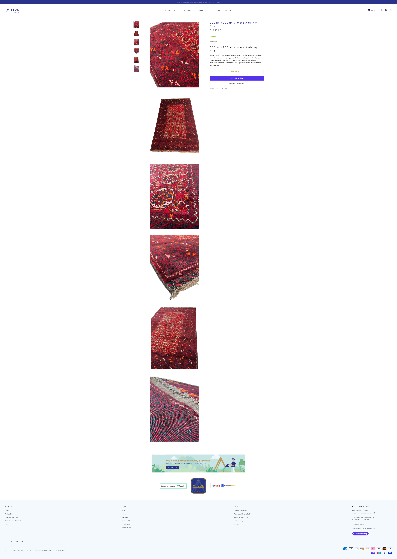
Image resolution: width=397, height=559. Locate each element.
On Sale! (228, 10)
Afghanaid (8, 514)
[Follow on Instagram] (17, 541)
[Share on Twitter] (220, 89)
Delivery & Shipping (240, 511)
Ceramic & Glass (127, 521)
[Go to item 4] (136, 51)
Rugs (123, 511)
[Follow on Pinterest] (22, 541)
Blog (6, 524)
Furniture (125, 517)
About (7, 511)
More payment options (236, 83)
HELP (219, 10)
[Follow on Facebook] (6, 541)
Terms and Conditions (241, 517)
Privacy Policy (238, 521)
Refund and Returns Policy (242, 514)
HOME (167, 10)
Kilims (124, 514)
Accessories (126, 524)
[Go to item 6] (136, 68)
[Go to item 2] (136, 33)
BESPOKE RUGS (189, 10)
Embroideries (126, 528)
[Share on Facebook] (217, 89)
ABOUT (201, 10)
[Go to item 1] (136, 24)
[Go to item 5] (136, 59)
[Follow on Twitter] (11, 541)
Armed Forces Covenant (13, 521)
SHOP (176, 10)
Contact (236, 524)
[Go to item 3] (136, 42)
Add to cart (237, 72)
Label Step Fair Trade (11, 517)
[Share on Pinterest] (223, 89)
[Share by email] (226, 89)
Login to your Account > (361, 506)
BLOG (211, 10)
